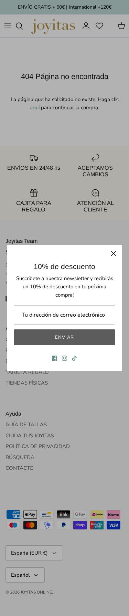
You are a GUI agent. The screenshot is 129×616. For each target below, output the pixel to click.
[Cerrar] (113, 253)
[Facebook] (54, 358)
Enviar (64, 337)
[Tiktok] (74, 358)
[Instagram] (64, 358)
